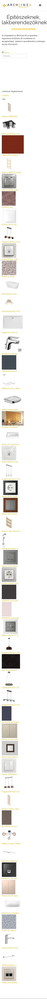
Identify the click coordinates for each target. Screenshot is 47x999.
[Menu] (40, 5)
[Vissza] (23, 52)
